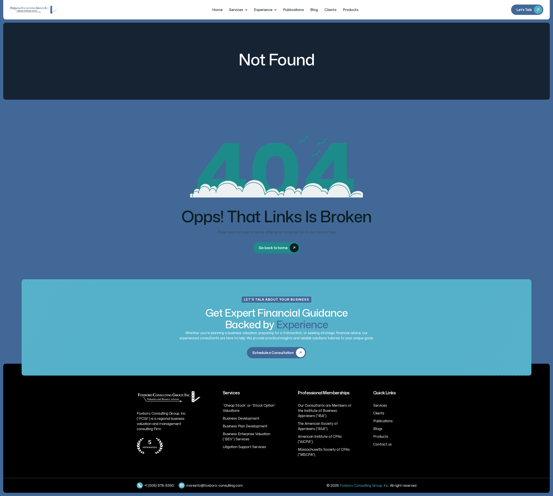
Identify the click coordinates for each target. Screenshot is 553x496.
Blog (314, 9)
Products (350, 9)
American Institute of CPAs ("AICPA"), (320, 439)
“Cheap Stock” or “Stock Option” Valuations (249, 408)
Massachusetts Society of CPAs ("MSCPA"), (324, 452)
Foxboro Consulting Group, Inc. (364, 485)
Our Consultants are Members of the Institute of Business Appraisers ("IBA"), (324, 410)
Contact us (382, 444)
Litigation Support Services (244, 446)
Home (217, 9)
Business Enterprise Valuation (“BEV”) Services (246, 436)
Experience (263, 9)
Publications (293, 9)
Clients (330, 9)
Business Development (241, 418)
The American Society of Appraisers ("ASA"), (318, 426)
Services (236, 9)
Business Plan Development (245, 426)
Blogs (377, 428)
